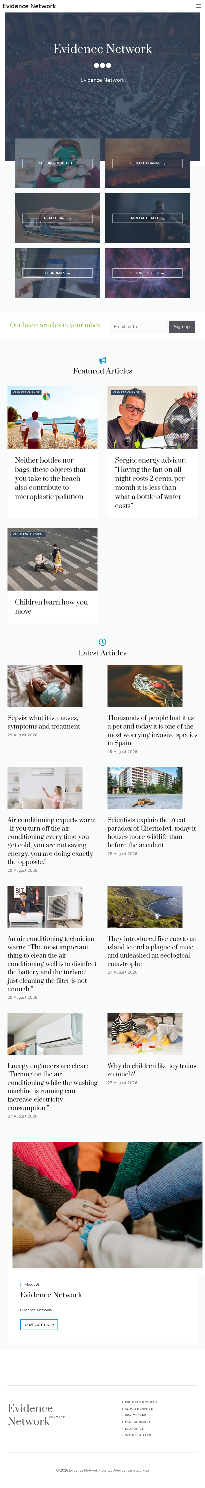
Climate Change (26, 392)
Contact (57, 1417)
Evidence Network (29, 6)
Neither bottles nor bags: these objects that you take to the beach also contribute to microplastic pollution (50, 478)
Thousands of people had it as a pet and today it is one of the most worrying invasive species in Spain (153, 730)
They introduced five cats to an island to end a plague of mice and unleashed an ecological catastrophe (152, 951)
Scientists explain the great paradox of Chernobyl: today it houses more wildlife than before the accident (152, 833)
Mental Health (138, 1422)
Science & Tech (138, 1435)
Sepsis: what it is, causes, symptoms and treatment (44, 722)
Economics (134, 1429)
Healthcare (135, 1415)
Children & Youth (28, 534)
